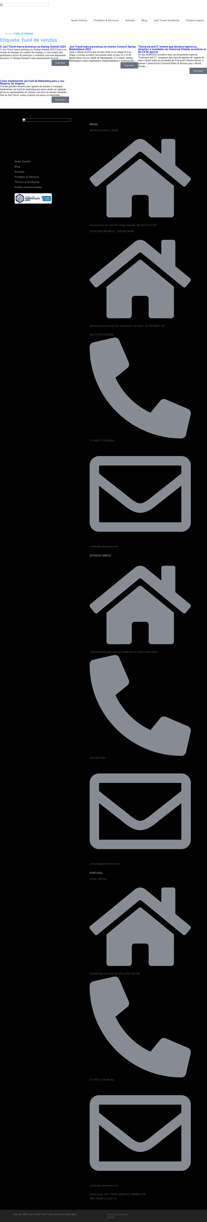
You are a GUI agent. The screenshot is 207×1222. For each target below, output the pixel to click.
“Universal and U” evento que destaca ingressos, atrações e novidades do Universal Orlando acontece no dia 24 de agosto (172, 49)
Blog (144, 20)
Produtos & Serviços (106, 20)
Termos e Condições (27, 182)
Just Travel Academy (166, 20)
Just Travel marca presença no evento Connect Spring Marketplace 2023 (102, 48)
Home (8, 33)
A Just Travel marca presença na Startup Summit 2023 (33, 46)
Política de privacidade (28, 187)
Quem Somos (79, 20)
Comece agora (195, 20)
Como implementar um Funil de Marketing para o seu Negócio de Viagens (32, 82)
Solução (130, 20)
